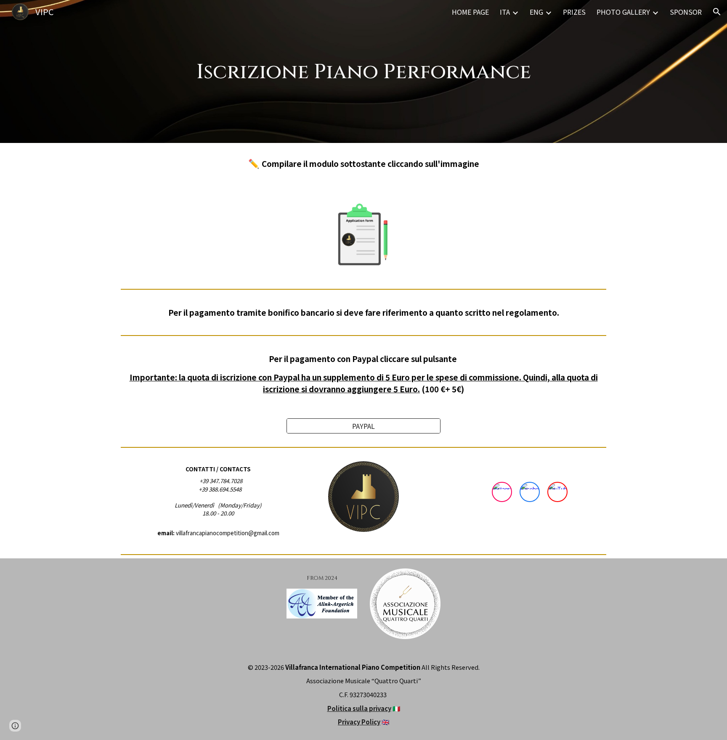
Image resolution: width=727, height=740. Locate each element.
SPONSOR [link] (686, 12)
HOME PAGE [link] (470, 12)
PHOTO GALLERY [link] (623, 12)
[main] (363, 71)
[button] (717, 12)
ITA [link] (505, 12)
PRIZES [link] (574, 12)
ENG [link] (536, 12)
